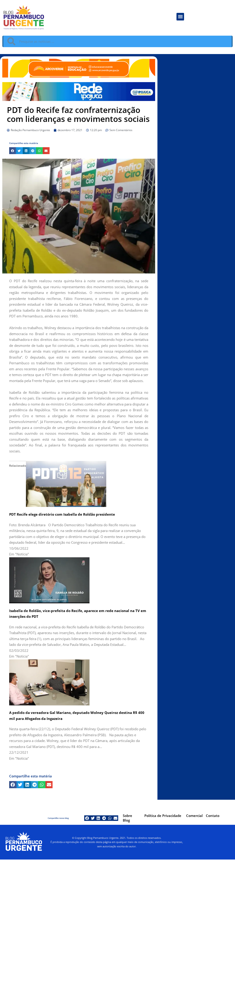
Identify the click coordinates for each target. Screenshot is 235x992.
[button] (180, 16)
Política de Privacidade (162, 815)
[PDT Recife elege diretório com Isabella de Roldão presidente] (66, 483)
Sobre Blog (127, 817)
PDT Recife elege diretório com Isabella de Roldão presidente (62, 514)
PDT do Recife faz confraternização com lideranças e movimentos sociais (78, 114)
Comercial (194, 815)
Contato (212, 815)
